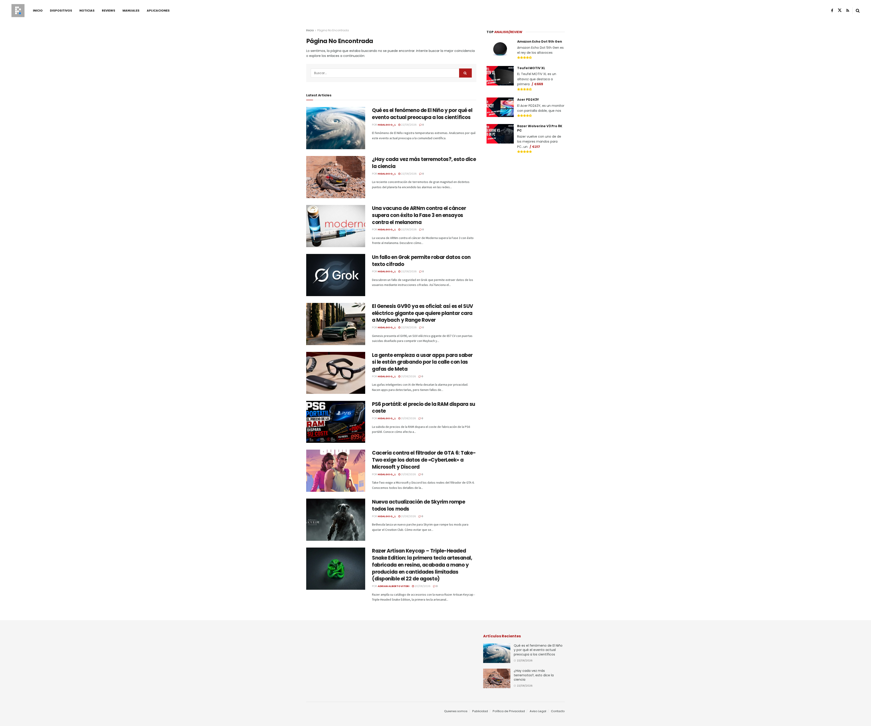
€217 (536, 146)
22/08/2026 (408, 125)
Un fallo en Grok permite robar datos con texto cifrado (421, 261)
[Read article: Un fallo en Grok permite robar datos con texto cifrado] (335, 275)
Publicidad (480, 711)
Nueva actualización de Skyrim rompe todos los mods (418, 505)
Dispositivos (61, 10)
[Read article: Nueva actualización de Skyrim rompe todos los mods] (335, 520)
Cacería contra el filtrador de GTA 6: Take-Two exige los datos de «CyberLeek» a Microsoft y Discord (424, 459)
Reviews (108, 10)
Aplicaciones (158, 10)
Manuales (130, 10)
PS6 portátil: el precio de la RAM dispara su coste (423, 408)
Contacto (558, 711)
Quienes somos (455, 711)
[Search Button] (858, 10)
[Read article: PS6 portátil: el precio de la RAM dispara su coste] (335, 422)
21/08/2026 (408, 376)
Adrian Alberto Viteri (393, 586)
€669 (538, 84)
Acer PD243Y (528, 99)
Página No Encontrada (333, 30)
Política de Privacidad (509, 711)
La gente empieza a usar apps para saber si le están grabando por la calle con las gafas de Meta (422, 362)
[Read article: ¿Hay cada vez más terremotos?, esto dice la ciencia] (335, 177)
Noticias (87, 10)
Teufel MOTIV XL (531, 68)
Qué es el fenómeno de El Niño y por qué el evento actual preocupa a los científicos (422, 114)
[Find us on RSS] (847, 10)
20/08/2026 (422, 586)
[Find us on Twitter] (840, 10)
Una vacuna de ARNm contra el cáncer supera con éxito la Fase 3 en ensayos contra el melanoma (419, 215)
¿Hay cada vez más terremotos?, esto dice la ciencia (424, 163)
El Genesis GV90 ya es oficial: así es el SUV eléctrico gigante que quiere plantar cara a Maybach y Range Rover (422, 313)
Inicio (38, 10)
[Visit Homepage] (17, 10)
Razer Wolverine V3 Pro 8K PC (539, 128)
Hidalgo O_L (387, 125)
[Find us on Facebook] (832, 10)
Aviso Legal (538, 711)
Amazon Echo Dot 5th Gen (539, 41)
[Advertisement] (526, 191)
